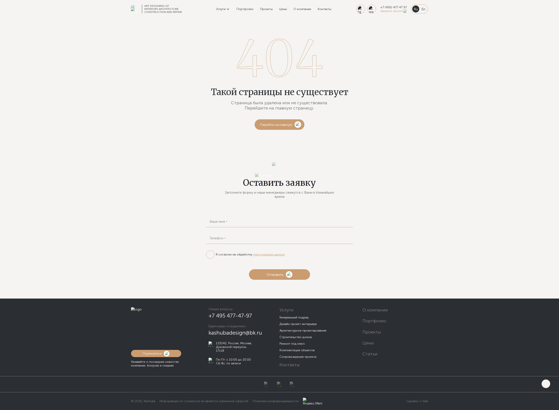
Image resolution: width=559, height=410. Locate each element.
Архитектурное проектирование (303, 330)
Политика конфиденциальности (275, 401)
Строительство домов (296, 337)
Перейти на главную (276, 125)
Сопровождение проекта (298, 357)
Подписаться (152, 353)
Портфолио (245, 9)
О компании (302, 9)
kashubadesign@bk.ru (235, 332)
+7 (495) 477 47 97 (393, 7)
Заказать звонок (391, 11)
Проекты (266, 9)
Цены (283, 9)
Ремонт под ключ (292, 344)
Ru (416, 9)
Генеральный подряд (294, 317)
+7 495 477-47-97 (230, 315)
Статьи (370, 353)
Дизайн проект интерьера (298, 324)
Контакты (324, 9)
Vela (424, 401)
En (423, 9)
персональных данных (269, 254)
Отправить (275, 275)
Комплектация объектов (297, 350)
